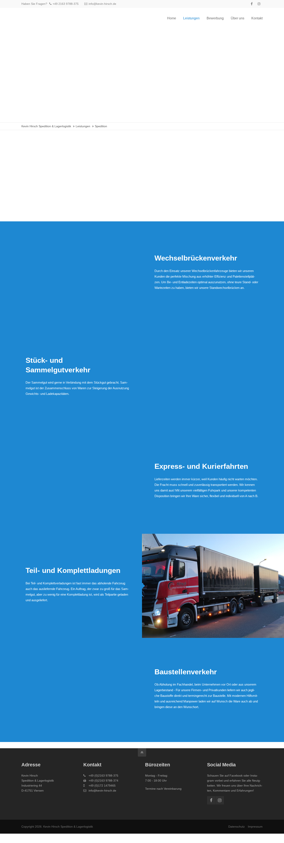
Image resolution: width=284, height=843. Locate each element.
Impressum (255, 826)
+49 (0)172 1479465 (102, 785)
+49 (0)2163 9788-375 (103, 775)
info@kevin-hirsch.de (102, 3)
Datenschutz (236, 826)
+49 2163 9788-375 (66, 3)
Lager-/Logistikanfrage (174, 195)
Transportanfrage (114, 195)
